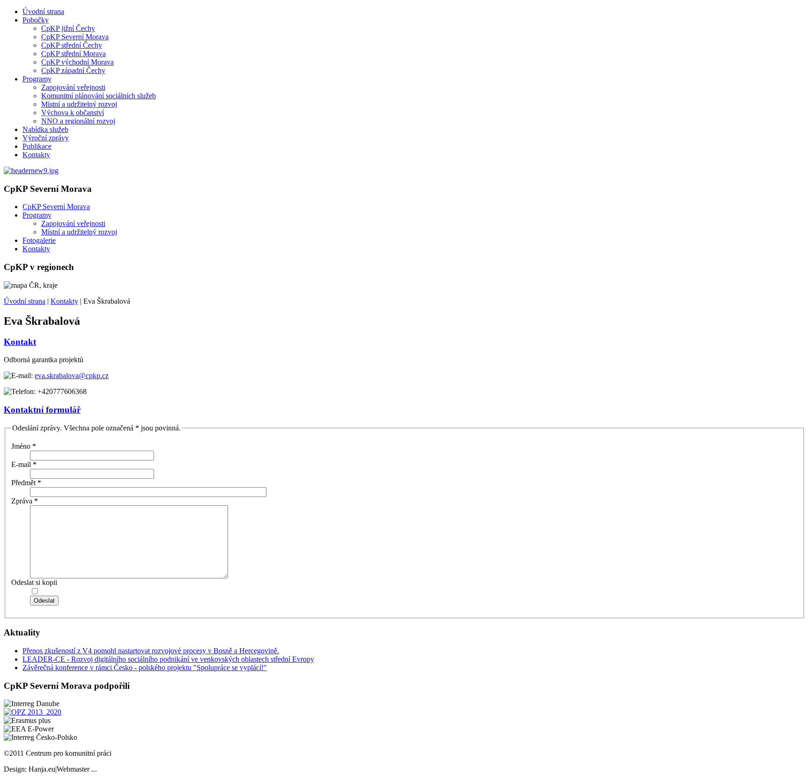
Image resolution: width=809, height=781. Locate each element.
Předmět (26, 483)
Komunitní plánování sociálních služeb (98, 96)
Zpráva (24, 501)
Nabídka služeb (45, 129)
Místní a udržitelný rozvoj (79, 104)
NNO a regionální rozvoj (78, 121)
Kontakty (36, 155)
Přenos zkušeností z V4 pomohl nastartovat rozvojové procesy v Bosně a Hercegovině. (150, 651)
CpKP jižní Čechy (68, 28)
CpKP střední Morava (73, 54)
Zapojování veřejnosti (73, 87)
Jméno (23, 446)
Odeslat (44, 600)
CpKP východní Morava (77, 62)
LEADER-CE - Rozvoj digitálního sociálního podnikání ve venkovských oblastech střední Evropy (168, 659)
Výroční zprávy (45, 138)
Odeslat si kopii (34, 582)
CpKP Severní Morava (75, 37)
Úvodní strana (43, 11)
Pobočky (35, 20)
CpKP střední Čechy (71, 45)
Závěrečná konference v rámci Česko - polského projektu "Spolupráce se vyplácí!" (144, 668)
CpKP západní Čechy (73, 70)
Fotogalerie (39, 240)
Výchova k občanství (72, 113)
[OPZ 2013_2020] (32, 712)
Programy (36, 79)
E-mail (24, 464)
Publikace (36, 146)
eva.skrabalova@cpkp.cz (72, 376)
